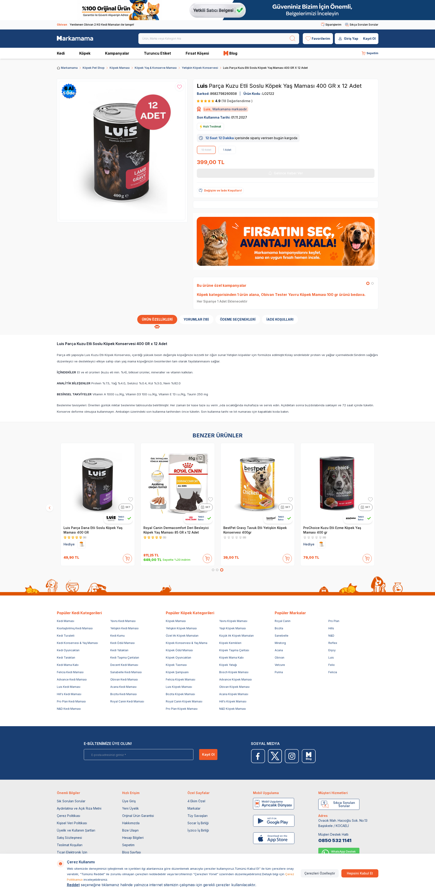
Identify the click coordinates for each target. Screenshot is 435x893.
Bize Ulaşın (130, 830)
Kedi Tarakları (66, 657)
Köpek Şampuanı (177, 672)
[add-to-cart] (127, 557)
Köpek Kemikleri (230, 643)
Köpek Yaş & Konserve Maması (156, 67)
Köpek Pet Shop (94, 67)
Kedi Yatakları (119, 650)
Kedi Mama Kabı (68, 665)
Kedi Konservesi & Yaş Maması (77, 643)
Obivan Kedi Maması (124, 679)
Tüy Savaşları (197, 816)
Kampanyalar (117, 53)
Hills (331, 628)
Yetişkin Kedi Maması (124, 628)
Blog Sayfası (131, 852)
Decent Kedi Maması (124, 665)
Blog (233, 53)
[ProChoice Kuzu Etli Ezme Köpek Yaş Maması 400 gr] (337, 483)
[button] (367, 283)
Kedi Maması (65, 621)
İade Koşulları (279, 319)
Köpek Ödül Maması (179, 650)
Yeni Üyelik (130, 808)
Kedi (61, 53)
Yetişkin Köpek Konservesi (200, 67)
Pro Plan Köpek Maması (182, 708)
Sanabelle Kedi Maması (126, 672)
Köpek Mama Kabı (231, 657)
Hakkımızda (131, 823)
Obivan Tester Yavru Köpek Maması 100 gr (299, 294)
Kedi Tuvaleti (65, 635)
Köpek (84, 53)
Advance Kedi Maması (72, 679)
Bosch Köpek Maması (233, 672)
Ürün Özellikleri (157, 319)
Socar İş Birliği (198, 823)
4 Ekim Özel (196, 801)
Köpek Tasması (176, 665)
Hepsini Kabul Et (360, 873)
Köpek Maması (120, 67)
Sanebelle (281, 635)
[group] (122, 150)
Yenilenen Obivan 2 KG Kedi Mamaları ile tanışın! (95, 24)
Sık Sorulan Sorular (71, 801)
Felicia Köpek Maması (180, 679)
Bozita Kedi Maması (123, 694)
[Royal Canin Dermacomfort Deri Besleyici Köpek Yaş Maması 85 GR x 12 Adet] (178, 483)
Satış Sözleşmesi (69, 838)
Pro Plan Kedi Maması (71, 701)
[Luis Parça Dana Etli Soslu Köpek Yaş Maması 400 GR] (98, 483)
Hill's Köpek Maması (232, 701)
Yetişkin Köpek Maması (181, 628)
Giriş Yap (351, 38)
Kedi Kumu (117, 635)
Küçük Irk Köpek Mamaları (236, 635)
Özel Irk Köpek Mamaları (182, 635)
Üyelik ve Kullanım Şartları (76, 830)
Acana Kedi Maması (123, 686)
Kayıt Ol (369, 38)
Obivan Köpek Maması (234, 686)
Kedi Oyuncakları (68, 650)
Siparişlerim (333, 24)
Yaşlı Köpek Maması (232, 628)
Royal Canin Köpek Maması (184, 701)
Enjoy (332, 650)
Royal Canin (282, 621)
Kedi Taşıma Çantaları (124, 657)
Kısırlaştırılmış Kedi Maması (75, 628)
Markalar (193, 808)
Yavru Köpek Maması (233, 621)
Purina (279, 672)
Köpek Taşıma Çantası (234, 650)
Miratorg (280, 643)
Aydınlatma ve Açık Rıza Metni (79, 808)
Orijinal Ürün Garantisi (138, 816)
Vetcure (280, 665)
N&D (331, 635)
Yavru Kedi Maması (123, 621)
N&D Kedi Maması (69, 708)
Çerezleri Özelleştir (319, 873)
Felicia (332, 672)
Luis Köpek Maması (179, 686)
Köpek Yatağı (228, 665)
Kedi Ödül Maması (122, 643)
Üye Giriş (129, 801)
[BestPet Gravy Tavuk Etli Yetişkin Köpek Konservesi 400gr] (258, 483)
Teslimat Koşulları (69, 845)
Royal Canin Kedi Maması (127, 701)
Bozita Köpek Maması (180, 694)
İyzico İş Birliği (198, 830)
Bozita (279, 628)
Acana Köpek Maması (233, 694)
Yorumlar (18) (196, 319)
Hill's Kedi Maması (69, 694)
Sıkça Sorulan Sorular (364, 24)
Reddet (73, 884)
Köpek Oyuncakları (178, 657)
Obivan (279, 657)
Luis (203, 85)
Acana (279, 650)
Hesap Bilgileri (133, 838)
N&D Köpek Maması (232, 708)
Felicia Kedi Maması (70, 672)
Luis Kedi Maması (68, 686)
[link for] (217, 10)
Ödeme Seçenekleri (238, 319)
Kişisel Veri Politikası (72, 823)
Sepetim (128, 845)
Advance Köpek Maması (235, 679)
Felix (331, 665)
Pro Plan (333, 621)
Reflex (332, 643)
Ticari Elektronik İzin (72, 852)
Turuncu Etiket (157, 53)
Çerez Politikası (68, 816)
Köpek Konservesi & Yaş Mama (186, 643)
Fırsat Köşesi (197, 53)
